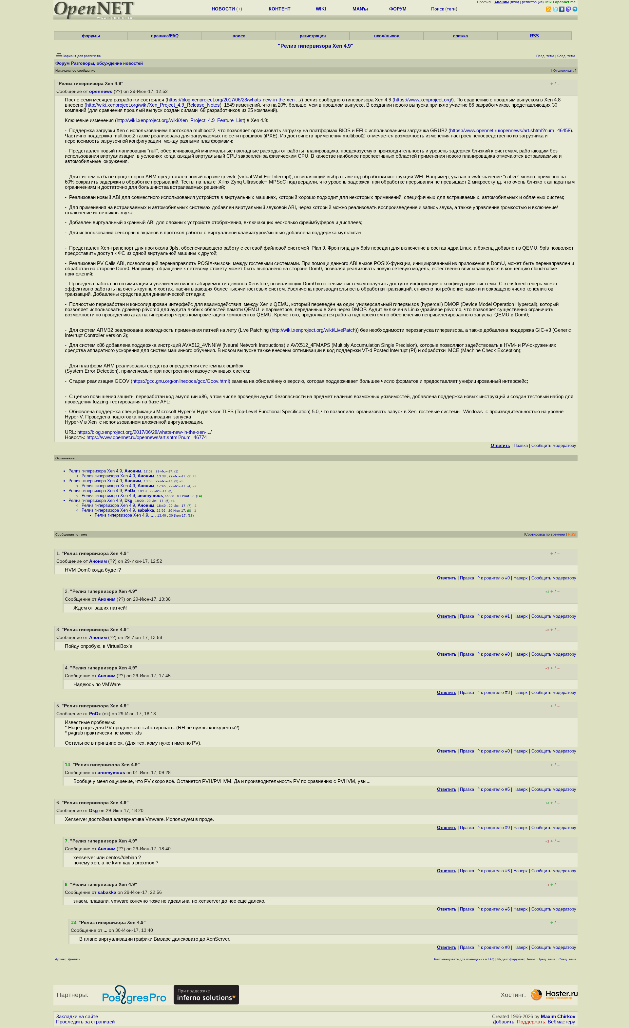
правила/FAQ (165, 35)
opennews (100, 91)
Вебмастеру (561, 1021)
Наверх (520, 578)
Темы (530, 959)
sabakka (146, 510)
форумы (91, 35)
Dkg (128, 500)
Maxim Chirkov (558, 1016)
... (153, 515)
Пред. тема (547, 959)
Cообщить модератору (553, 445)
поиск (239, 35)
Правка (521, 445)
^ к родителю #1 (494, 616)
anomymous (150, 495)
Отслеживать (563, 70)
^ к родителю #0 (494, 578)
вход (515, 2)
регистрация (532, 2)
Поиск (437, 8)
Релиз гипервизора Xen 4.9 (95, 471)
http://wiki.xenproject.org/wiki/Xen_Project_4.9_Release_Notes (153, 105)
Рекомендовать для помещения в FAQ (464, 959)
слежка (460, 35)
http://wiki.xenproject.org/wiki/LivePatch (313, 330)
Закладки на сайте (77, 1016)
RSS (534, 35)
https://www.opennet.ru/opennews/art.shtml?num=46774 (146, 437)
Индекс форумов (510, 959)
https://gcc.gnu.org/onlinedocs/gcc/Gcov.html (180, 381)
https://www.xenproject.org (422, 99)
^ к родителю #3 (494, 692)
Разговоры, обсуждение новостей (107, 63)
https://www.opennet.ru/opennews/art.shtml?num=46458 (510, 130)
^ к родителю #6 (494, 870)
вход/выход (386, 35)
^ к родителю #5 (494, 789)
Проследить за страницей (85, 1021)
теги (451, 8)
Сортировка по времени (545, 534)
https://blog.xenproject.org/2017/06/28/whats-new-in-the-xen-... (233, 99)
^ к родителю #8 (494, 947)
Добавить (503, 1021)
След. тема (568, 959)
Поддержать (531, 1021)
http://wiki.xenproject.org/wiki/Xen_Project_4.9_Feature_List (180, 120)
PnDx (129, 490)
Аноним (132, 471)
